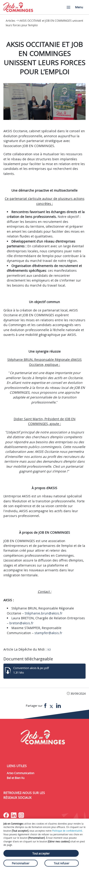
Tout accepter (41, 853)
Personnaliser (20, 863)
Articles (10, 20)
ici (49, 649)
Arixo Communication (20, 773)
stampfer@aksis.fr (48, 633)
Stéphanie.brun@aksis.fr (44, 613)
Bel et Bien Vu (15, 778)
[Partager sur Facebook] (45, 706)
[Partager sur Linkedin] (58, 706)
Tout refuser (61, 863)
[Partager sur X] (51, 706)
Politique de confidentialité (67, 830)
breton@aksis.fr (21, 623)
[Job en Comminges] (18, 7)
